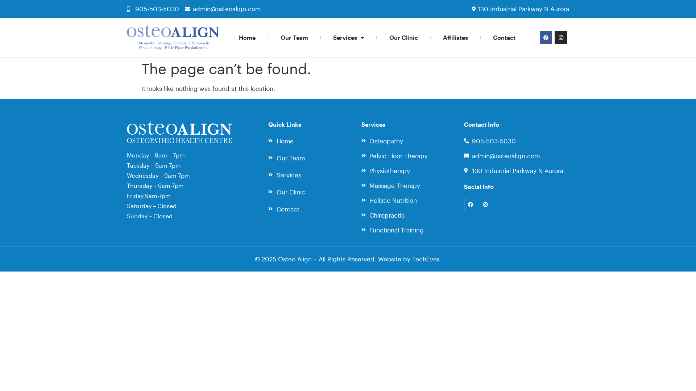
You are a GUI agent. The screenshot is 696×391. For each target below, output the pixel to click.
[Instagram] (560, 37)
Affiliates (455, 37)
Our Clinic (403, 37)
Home (247, 37)
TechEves (426, 258)
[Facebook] (545, 37)
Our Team (294, 37)
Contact (504, 37)
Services (345, 37)
